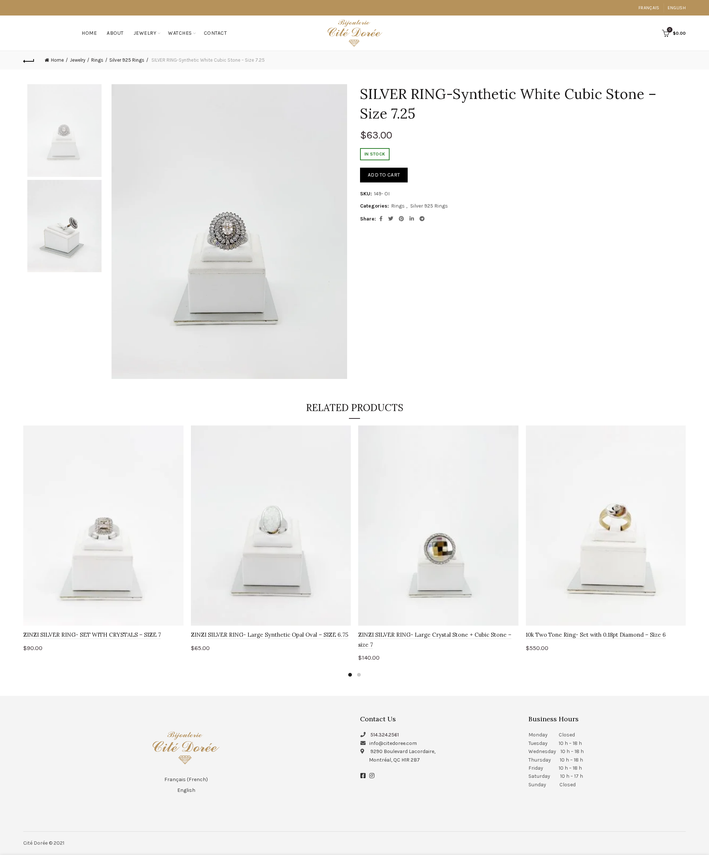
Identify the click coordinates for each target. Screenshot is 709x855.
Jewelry (145, 33)
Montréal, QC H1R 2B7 (394, 760)
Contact (215, 33)
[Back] (29, 60)
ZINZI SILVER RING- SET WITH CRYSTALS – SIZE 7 (92, 634)
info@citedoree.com (393, 743)
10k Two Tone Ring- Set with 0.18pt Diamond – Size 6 (596, 634)
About (115, 33)
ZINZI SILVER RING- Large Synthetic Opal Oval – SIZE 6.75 (269, 634)
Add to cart (384, 175)
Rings (97, 60)
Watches (180, 33)
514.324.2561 (384, 735)
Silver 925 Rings (126, 60)
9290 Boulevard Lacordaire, (402, 751)
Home (89, 33)
